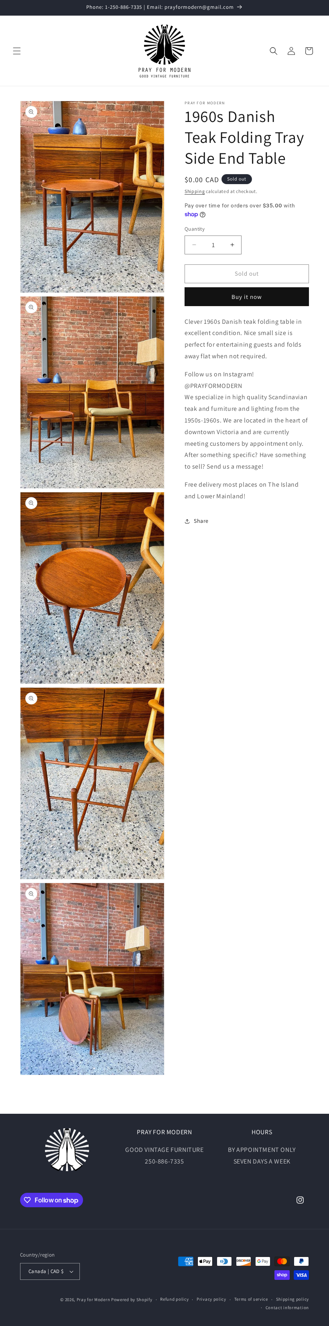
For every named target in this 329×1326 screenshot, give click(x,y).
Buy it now (247, 297)
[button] (17, 51)
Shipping (195, 191)
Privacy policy (211, 1299)
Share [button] (201, 520)
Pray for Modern (93, 1299)
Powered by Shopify (131, 1299)
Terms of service (251, 1299)
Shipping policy (292, 1299)
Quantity (195, 228)
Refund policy (174, 1299)
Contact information (287, 1307)
